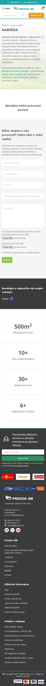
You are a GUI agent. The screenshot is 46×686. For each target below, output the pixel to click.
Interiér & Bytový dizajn (15, 612)
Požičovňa (9, 557)
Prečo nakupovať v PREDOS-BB (18, 631)
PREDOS (5, 25)
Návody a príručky (12, 594)
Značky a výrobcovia (13, 598)
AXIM (27, 676)
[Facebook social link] (11, 299)
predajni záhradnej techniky (15, 71)
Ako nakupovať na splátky (15, 653)
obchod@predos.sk (30, 2)
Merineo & (20, 676)
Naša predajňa (11, 545)
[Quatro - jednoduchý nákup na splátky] (23, 488)
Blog (6, 589)
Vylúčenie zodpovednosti (15, 662)
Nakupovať (36, 15)
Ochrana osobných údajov (19, 466)
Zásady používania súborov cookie (19, 658)
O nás (13, 25)
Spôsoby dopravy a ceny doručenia (19, 635)
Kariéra (8, 570)
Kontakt (8, 575)
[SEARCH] (23, 15)
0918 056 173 (15, 2)
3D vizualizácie (11, 561)
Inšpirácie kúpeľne (12, 607)
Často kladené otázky (14, 626)
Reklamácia (9, 649)
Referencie (9, 566)
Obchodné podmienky (14, 640)
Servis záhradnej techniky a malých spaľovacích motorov (19, 551)
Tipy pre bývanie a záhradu (16, 603)
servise (19, 74)
